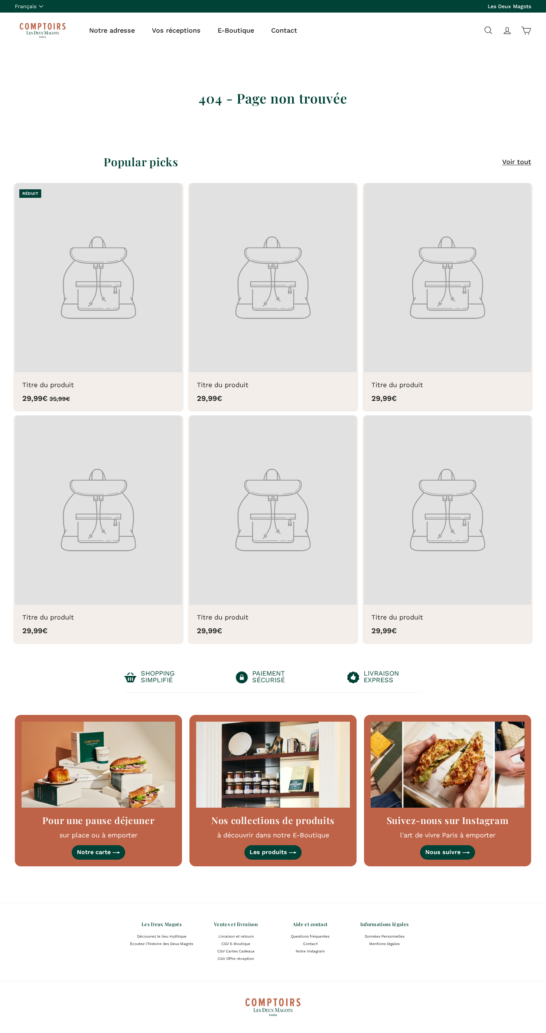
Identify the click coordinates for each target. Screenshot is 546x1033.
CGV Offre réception (236, 959)
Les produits (269, 852)
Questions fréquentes (310, 936)
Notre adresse (112, 30)
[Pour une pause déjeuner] (98, 765)
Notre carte (95, 852)
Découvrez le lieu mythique (161, 936)
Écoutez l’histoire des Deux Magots (161, 944)
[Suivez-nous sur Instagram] (447, 765)
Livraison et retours (236, 936)
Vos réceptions (176, 30)
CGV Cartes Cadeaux (235, 951)
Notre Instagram (310, 951)
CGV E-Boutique (235, 944)
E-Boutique (236, 30)
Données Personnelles (384, 936)
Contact (284, 30)
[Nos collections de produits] (273, 765)
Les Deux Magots (509, 6)
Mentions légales (384, 944)
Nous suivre (443, 852)
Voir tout (516, 162)
